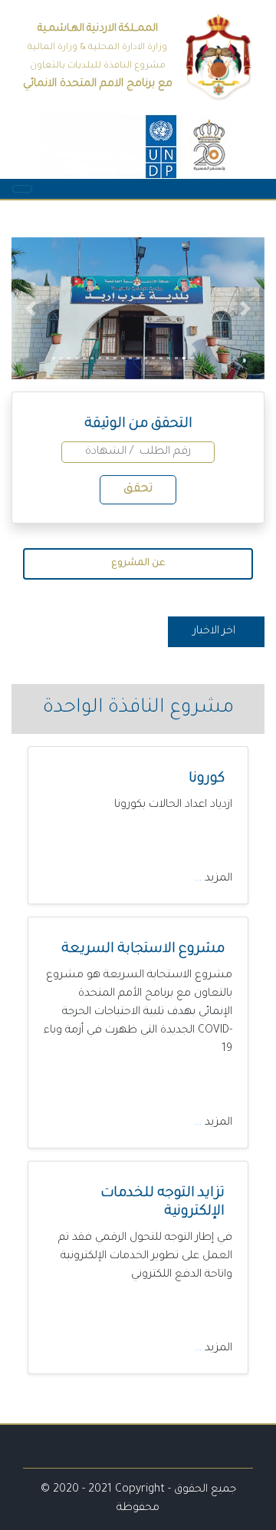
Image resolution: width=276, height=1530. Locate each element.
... (200, 879)
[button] (31, 308)
